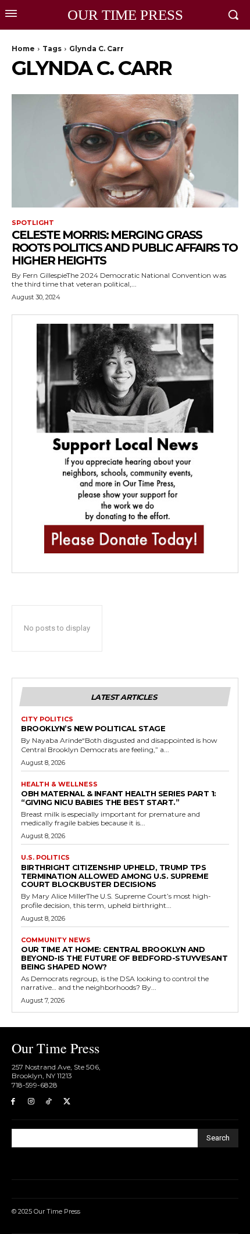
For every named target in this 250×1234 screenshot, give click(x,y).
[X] (66, 1102)
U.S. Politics (45, 857)
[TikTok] (49, 1102)
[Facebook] (13, 1102)
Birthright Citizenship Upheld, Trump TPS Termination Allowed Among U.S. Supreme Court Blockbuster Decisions (114, 876)
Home (23, 48)
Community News (56, 940)
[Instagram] (31, 1102)
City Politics (47, 719)
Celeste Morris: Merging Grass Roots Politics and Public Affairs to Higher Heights (124, 247)
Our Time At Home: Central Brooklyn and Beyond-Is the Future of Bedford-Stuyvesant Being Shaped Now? (124, 958)
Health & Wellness (59, 784)
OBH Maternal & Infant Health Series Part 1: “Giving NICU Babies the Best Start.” (118, 798)
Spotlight (33, 223)
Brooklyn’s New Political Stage (93, 728)
